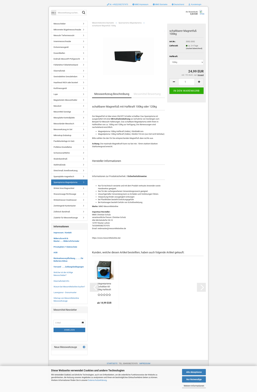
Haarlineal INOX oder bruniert (66, 82)
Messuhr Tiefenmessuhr (64, 35)
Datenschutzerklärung (97, 380)
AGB (55, 252)
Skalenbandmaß (60, 159)
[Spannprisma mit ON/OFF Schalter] (128, 55)
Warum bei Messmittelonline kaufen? (69, 287)
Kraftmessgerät (60, 88)
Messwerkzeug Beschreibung (111, 93)
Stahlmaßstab (59, 165)
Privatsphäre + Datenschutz (65, 247)
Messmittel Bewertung (147, 93)
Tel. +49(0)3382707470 (118, 4)
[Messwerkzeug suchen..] (84, 12)
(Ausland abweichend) (194, 48)
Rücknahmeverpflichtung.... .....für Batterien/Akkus (68, 259)
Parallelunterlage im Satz (64, 141)
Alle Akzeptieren (194, 372)
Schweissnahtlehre (62, 153)
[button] (178, 4)
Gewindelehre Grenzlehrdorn (65, 76)
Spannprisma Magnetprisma (65, 182)
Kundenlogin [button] (195, 4)
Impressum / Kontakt (63, 232)
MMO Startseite (161, 4)
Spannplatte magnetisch (64, 176)
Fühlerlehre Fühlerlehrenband (66, 65)
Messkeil (57, 106)
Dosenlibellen (59, 53)
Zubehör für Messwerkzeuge (66, 217)
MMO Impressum (141, 4)
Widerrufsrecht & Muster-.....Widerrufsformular (66, 239)
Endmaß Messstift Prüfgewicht (67, 59)
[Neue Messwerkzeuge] (84, 347)
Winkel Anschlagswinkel (64, 188)
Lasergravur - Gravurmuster (65, 292)
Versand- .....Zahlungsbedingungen (69, 267)
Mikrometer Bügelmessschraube (67, 30)
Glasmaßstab (59, 71)
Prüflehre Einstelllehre (63, 147)
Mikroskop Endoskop (62, 135)
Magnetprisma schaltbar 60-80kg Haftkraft (104, 286)
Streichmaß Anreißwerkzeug (65, 170)
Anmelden (69, 330)
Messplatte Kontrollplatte (64, 118)
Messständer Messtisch (64, 124)
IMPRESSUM (144, 363)
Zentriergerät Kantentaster (65, 206)
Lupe (56, 94)
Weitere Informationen (194, 386)
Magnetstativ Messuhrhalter (65, 100)
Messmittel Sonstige (62, 112)
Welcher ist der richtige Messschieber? (63, 273)
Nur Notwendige (194, 379)
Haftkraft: (173, 56)
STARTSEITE (112, 363)
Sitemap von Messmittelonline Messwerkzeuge (66, 299)
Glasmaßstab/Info (61, 281)
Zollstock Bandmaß (62, 212)
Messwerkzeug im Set (63, 129)
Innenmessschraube (62, 41)
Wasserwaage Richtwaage (65, 194)
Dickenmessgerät (61, 47)
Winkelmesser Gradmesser (65, 200)
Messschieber (60, 24)
